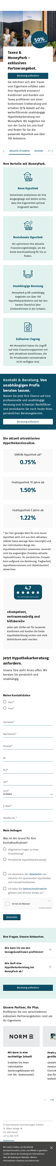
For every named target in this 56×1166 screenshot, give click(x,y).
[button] (28, 950)
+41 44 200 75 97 (11, 1136)
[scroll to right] (53, 1100)
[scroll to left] (47, 1100)
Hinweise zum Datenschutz (27, 1161)
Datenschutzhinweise (35, 888)
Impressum (8, 1140)
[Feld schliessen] (51, 1147)
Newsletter (35, 874)
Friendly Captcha (45, 908)
